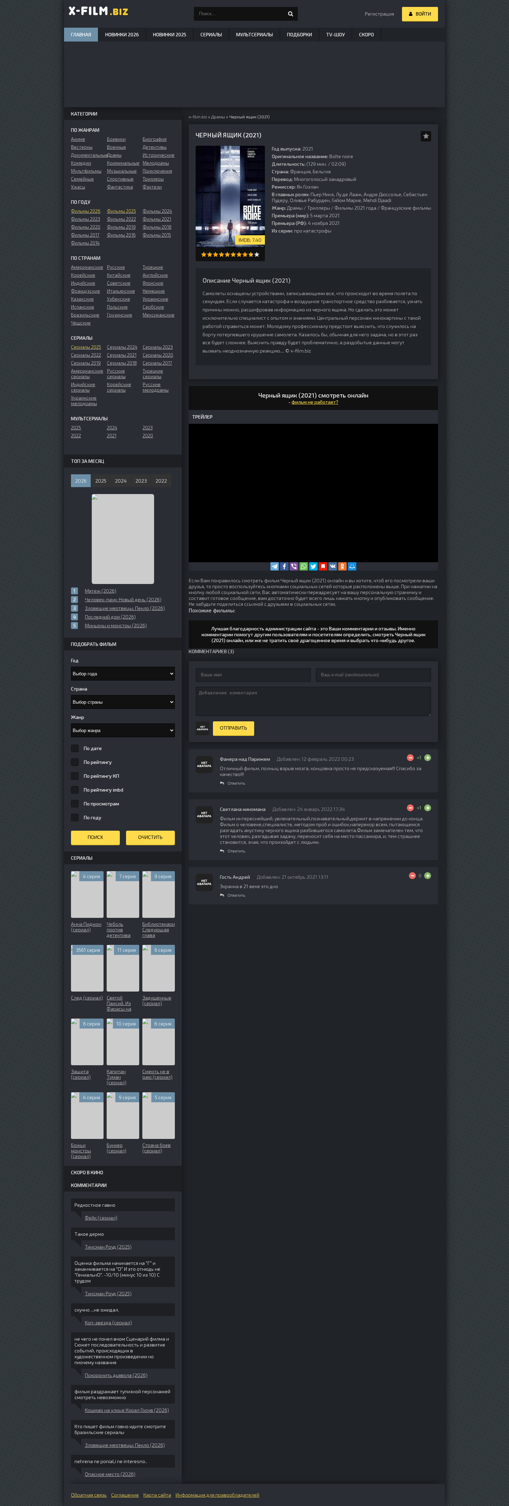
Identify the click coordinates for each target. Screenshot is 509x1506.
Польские (117, 307)
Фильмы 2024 (157, 211)
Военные (116, 147)
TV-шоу (335, 34)
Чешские (81, 323)
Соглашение (125, 1495)
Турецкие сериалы (153, 373)
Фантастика (120, 187)
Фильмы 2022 (121, 219)
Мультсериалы (254, 34)
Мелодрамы (156, 163)
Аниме (78, 139)
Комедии (81, 163)
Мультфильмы (86, 171)
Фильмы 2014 (85, 243)
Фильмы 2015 (157, 235)
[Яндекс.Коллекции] (323, 566)
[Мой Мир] (352, 566)
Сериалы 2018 (122, 363)
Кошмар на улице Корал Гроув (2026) (127, 1410)
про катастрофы (312, 231)
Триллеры (318, 208)
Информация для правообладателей (217, 1495)
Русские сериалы (116, 373)
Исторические (159, 155)
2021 (111, 435)
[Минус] (410, 757)
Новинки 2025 (169, 34)
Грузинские (119, 315)
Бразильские (85, 315)
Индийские (83, 283)
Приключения (157, 171)
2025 (76, 427)
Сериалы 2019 (86, 363)
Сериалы (211, 34)
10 (257, 254)
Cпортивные (120, 179)
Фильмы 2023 (85, 219)
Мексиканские (159, 315)
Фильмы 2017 (85, 235)
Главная (81, 34)
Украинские (155, 299)
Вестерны (81, 147)
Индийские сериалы (83, 387)
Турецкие (153, 267)
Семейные (82, 179)
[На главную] (98, 14)
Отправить (233, 728)
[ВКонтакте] (333, 566)
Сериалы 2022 (86, 355)
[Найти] (291, 14)
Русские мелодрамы (156, 387)
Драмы (295, 208)
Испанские (82, 307)
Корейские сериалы (119, 387)
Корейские (83, 275)
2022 (76, 435)
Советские (119, 283)
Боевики (116, 139)
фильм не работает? (315, 402)
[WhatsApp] (304, 566)
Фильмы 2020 (85, 227)
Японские (153, 283)
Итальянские (121, 291)
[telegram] (274, 566)
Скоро (366, 34)
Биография (155, 139)
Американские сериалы (87, 373)
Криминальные (123, 163)
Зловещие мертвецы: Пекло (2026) (125, 1445)
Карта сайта (157, 1495)
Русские (116, 267)
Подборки (299, 34)
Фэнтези (152, 187)
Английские (155, 275)
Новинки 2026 (122, 34)
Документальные (87, 155)
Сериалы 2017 (157, 363)
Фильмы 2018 (157, 227)
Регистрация (379, 14)
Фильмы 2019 (121, 227)
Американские (87, 267)
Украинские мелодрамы (84, 400)
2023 (148, 427)
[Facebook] (284, 566)
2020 (148, 435)
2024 (112, 427)
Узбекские (118, 299)
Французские (85, 291)
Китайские (119, 275)
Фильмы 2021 (157, 219)
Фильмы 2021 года (355, 208)
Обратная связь (89, 1495)
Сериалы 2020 (158, 355)
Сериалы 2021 (121, 355)
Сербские (153, 307)
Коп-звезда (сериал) (108, 1322)
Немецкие (154, 291)
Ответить (236, 783)
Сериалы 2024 (122, 347)
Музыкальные (122, 171)
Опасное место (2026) (110, 1474)
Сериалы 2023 (158, 347)
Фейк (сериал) (101, 1218)
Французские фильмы (406, 208)
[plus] (427, 757)
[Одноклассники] (342, 566)
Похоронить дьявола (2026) (116, 1375)
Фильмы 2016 (121, 235)
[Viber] (294, 566)
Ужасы (78, 187)
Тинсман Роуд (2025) (108, 1247)
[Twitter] (313, 566)
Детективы (155, 147)
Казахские (82, 299)
